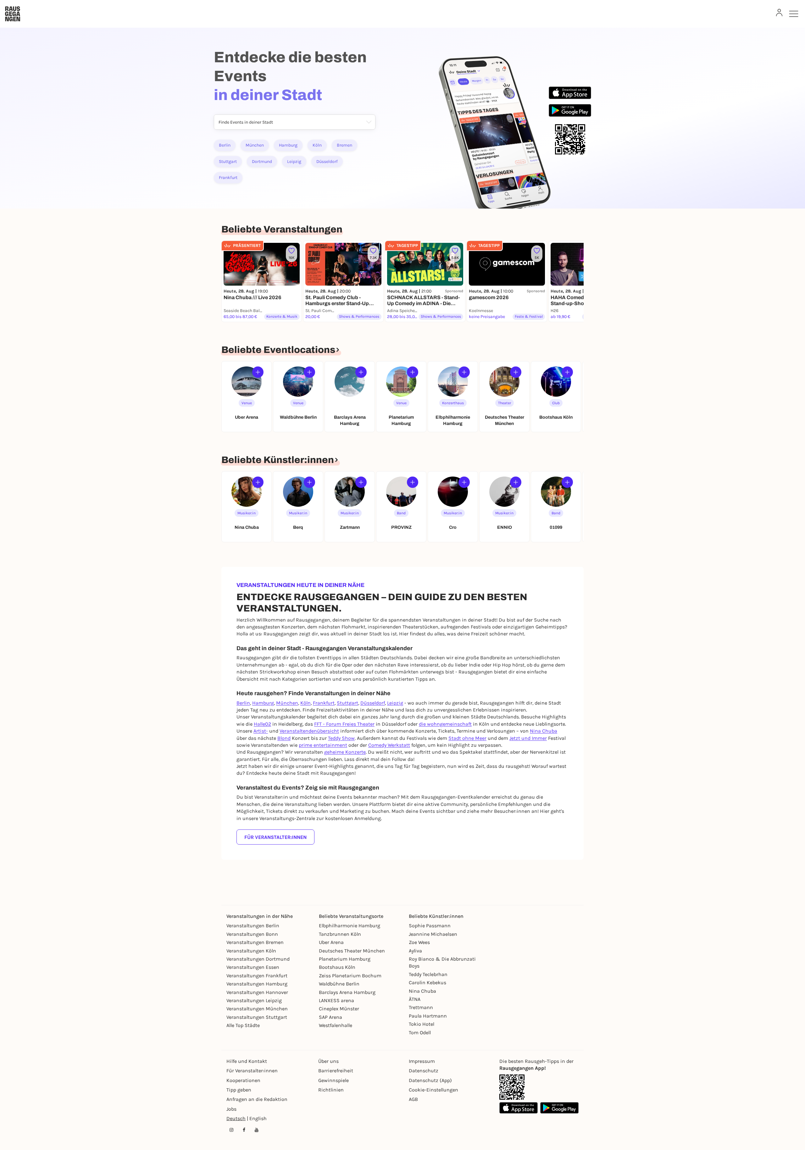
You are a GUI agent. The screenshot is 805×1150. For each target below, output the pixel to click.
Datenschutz (423, 1071)
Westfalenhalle (335, 1025)
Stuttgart (228, 161)
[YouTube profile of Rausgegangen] (257, 1130)
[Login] (779, 12)
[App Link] (512, 1087)
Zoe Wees (419, 942)
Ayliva (415, 951)
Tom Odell (420, 1033)
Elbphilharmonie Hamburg (349, 926)
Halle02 (262, 724)
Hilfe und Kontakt (246, 1061)
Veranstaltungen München (257, 1009)
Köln (317, 145)
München (255, 145)
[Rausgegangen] (12, 13)
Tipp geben (238, 1090)
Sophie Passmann (430, 926)
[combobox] (218, 122)
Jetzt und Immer (528, 738)
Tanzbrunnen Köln (340, 934)
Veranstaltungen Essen (252, 967)
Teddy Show (341, 738)
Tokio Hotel (421, 1024)
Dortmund (262, 161)
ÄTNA (414, 999)
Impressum (422, 1061)
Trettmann (421, 1007)
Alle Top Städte (243, 1025)
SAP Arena (330, 1017)
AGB (413, 1099)
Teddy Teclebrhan (428, 974)
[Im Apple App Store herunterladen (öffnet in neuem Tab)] (570, 93)
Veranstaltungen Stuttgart (256, 1017)
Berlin (224, 145)
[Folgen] (258, 372)
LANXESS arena (336, 1000)
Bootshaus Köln (337, 967)
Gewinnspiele (333, 1080)
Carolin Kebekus (427, 982)
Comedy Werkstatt (389, 745)
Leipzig (294, 161)
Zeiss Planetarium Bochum (350, 976)
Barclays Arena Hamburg (347, 992)
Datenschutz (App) (430, 1080)
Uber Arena (331, 942)
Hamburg (288, 145)
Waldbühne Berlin (339, 984)
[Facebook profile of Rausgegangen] (244, 1130)
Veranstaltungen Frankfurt (256, 976)
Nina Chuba (543, 731)
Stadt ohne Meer (467, 738)
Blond (284, 738)
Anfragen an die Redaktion (256, 1099)
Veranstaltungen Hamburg (256, 984)
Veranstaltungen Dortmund (258, 959)
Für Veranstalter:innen (275, 837)
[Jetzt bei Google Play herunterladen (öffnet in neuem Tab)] (570, 110)
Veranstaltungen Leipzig (254, 1000)
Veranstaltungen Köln (251, 951)
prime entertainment (323, 745)
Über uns (328, 1061)
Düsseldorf (327, 161)
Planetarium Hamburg (344, 959)
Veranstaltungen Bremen (255, 942)
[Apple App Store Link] (518, 1108)
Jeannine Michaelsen (433, 934)
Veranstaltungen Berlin (252, 926)
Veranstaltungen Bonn (252, 934)
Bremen (344, 145)
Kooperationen (243, 1080)
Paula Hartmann (428, 1016)
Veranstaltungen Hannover (257, 992)
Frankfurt (228, 177)
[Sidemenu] (793, 14)
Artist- (260, 731)
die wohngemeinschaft (445, 724)
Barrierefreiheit (335, 1071)
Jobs (231, 1109)
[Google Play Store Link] (559, 1108)
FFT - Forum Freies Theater (344, 724)
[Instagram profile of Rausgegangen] (231, 1130)
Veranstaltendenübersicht (309, 731)
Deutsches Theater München (352, 951)
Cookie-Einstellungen (433, 1090)
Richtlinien (331, 1090)
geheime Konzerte (345, 752)
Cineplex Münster (339, 1009)
